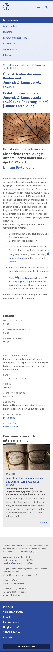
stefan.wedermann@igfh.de (21, 563)
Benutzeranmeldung (26, 646)
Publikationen (11, 622)
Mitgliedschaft (11, 627)
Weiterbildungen (11, 26)
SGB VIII (7, 387)
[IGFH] (6, 6)
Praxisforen (9, 43)
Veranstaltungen (22, 65)
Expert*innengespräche (15, 37)
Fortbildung (9, 417)
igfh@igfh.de (14, 595)
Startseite (7, 65)
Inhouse (7, 55)
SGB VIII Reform (12, 632)
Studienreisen (10, 49)
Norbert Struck (10, 426)
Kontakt (7, 637)
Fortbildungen (10, 20)
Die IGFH (8, 607)
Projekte (8, 617)
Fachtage (7, 32)
